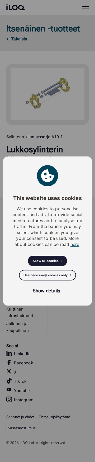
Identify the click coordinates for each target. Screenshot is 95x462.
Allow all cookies (45, 261)
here (74, 244)
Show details (46, 290)
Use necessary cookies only (45, 275)
